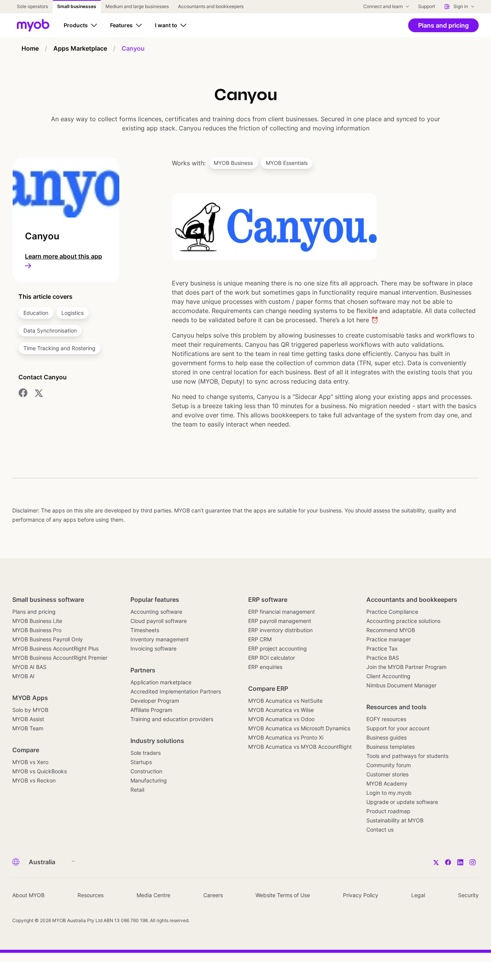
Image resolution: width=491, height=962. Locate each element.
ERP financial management (281, 611)
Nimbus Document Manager (401, 685)
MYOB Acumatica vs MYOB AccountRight (300, 746)
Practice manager (388, 639)
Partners (142, 670)
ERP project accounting (277, 648)
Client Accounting (388, 676)
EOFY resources (386, 719)
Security (468, 895)
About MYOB (28, 895)
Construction (146, 771)
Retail (137, 789)
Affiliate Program (151, 710)
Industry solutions (157, 741)
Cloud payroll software (158, 621)
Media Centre (153, 895)
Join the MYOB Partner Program (406, 667)
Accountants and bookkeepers (411, 599)
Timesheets (144, 630)
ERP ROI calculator (271, 657)
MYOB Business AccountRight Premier (59, 657)
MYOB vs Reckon (34, 780)
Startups (141, 762)
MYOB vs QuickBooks (39, 771)
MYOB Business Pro (36, 630)
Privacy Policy (360, 895)
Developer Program (154, 700)
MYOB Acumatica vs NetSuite (285, 700)
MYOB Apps (30, 698)
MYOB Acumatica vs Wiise (281, 710)
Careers (213, 895)
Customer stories (387, 774)
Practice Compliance (392, 611)
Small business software (48, 599)
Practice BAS (382, 657)
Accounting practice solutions (403, 621)
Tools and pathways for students (407, 756)
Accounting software (156, 611)
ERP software (267, 599)
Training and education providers (171, 719)
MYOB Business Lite (37, 621)
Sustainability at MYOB (394, 820)
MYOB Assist (28, 719)
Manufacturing (148, 780)
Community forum (388, 765)
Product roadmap (388, 811)
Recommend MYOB (390, 630)
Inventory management (159, 639)
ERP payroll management (279, 621)
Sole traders (145, 753)
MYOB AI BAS (29, 667)
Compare (25, 750)
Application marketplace (160, 682)
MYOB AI (23, 676)
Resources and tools (396, 707)
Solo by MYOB (30, 710)
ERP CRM (260, 639)
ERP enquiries (265, 667)
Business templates (390, 746)
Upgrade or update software (402, 802)
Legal (418, 895)
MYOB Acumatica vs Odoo (281, 719)
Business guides (386, 737)
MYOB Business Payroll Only (47, 639)
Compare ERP (268, 688)
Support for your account (398, 728)
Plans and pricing (34, 611)
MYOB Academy (386, 783)
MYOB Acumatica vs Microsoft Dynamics (299, 728)
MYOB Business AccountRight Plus (55, 648)
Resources (90, 895)
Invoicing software (153, 648)
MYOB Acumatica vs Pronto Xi (285, 737)
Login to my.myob (389, 792)
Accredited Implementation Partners (175, 691)
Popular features (154, 599)
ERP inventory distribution (280, 630)
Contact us (380, 829)
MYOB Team (27, 728)
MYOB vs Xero (30, 762)
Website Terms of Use (282, 895)
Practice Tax (382, 648)
